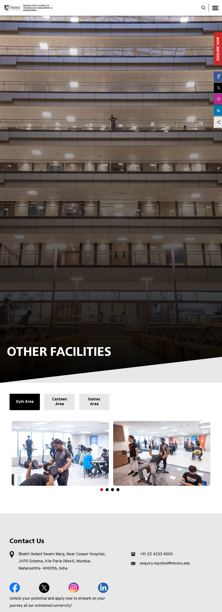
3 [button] (114, 489)
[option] (60, 453)
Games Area (94, 402)
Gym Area (25, 401)
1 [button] (103, 489)
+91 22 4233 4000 (156, 554)
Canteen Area (59, 402)
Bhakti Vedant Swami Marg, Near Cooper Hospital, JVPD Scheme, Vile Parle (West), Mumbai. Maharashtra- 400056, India (61, 561)
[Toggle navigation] (215, 8)
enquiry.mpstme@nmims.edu (165, 563)
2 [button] (109, 489)
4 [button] (120, 489)
